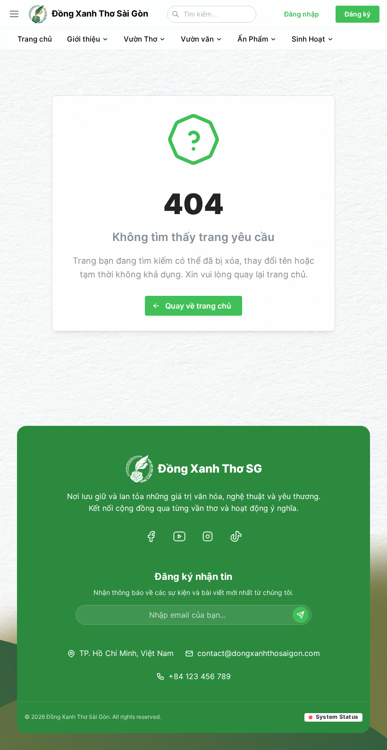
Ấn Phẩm (252, 38)
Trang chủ (34, 38)
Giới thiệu (83, 38)
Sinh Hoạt (308, 38)
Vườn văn (197, 38)
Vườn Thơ (140, 38)
